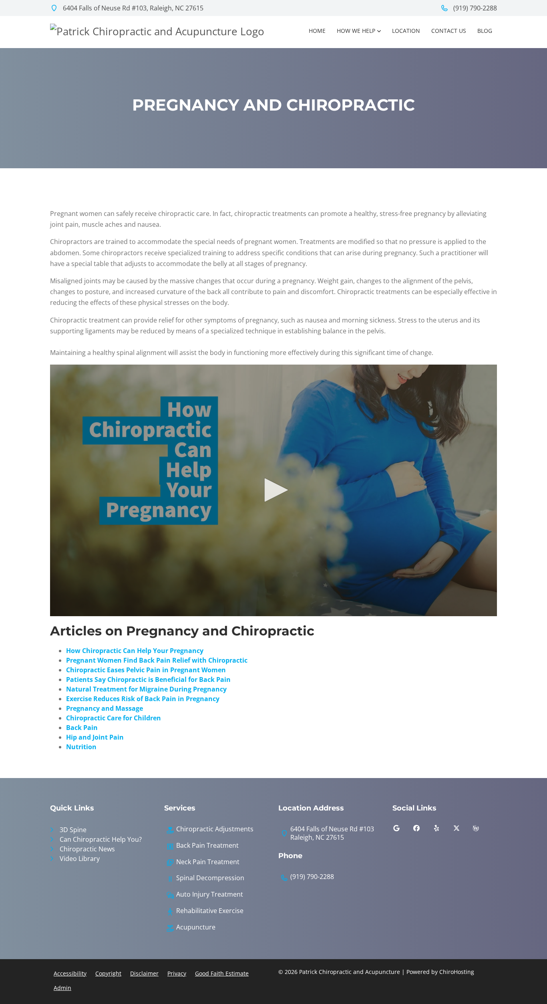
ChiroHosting (456, 972)
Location (406, 30)
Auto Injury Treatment (209, 894)
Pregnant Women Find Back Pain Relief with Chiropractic (156, 660)
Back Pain (82, 727)
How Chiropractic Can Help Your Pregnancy (134, 650)
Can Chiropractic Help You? (101, 839)
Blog (484, 30)
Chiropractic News (87, 849)
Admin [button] (62, 988)
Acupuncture (195, 927)
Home (317, 30)
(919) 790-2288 (474, 8)
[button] (273, 490)
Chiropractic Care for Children (113, 718)
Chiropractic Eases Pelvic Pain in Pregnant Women (146, 669)
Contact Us (448, 30)
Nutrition (81, 746)
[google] (402, 830)
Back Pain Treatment (207, 845)
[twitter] (462, 830)
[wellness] (482, 830)
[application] (273, 490)
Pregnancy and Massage (104, 708)
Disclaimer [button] (144, 973)
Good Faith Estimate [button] (222, 973)
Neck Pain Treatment (207, 862)
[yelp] (442, 830)
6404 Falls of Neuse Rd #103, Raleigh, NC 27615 (132, 8)
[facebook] (422, 830)
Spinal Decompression (210, 878)
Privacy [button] (176, 973)
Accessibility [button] (70, 973)
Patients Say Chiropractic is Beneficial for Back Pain (148, 679)
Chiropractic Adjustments (214, 829)
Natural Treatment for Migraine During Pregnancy (146, 689)
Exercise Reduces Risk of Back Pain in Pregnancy (142, 698)
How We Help (356, 30)
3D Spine (73, 829)
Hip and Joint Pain (95, 737)
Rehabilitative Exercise (209, 911)
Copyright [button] (108, 973)
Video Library (80, 858)
